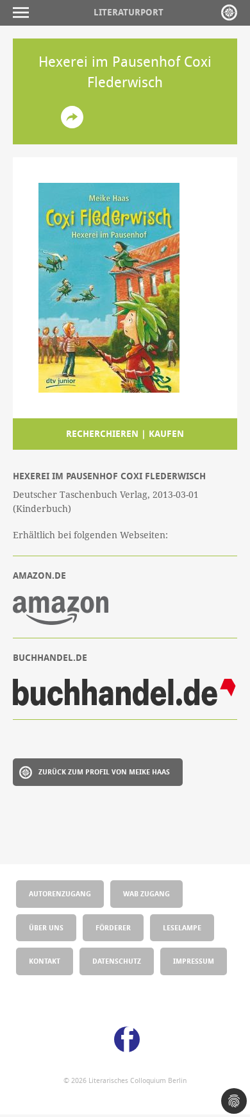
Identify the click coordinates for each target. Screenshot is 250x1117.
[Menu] (24, 12)
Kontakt (44, 961)
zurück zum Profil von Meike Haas (104, 771)
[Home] (229, 12)
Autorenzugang (60, 893)
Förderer (113, 927)
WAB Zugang (146, 893)
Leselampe (182, 927)
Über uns (46, 927)
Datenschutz (116, 961)
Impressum (193, 961)
